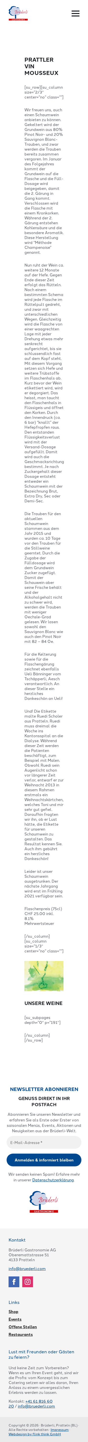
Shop (13, 1312)
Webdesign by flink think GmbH (35, 1433)
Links (14, 1302)
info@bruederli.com (27, 1268)
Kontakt (17, 1239)
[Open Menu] (75, 13)
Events (15, 1319)
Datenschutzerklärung (53, 1179)
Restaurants (21, 1334)
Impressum (60, 1429)
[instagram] (27, 1281)
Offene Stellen (23, 1327)
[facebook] (14, 1281)
